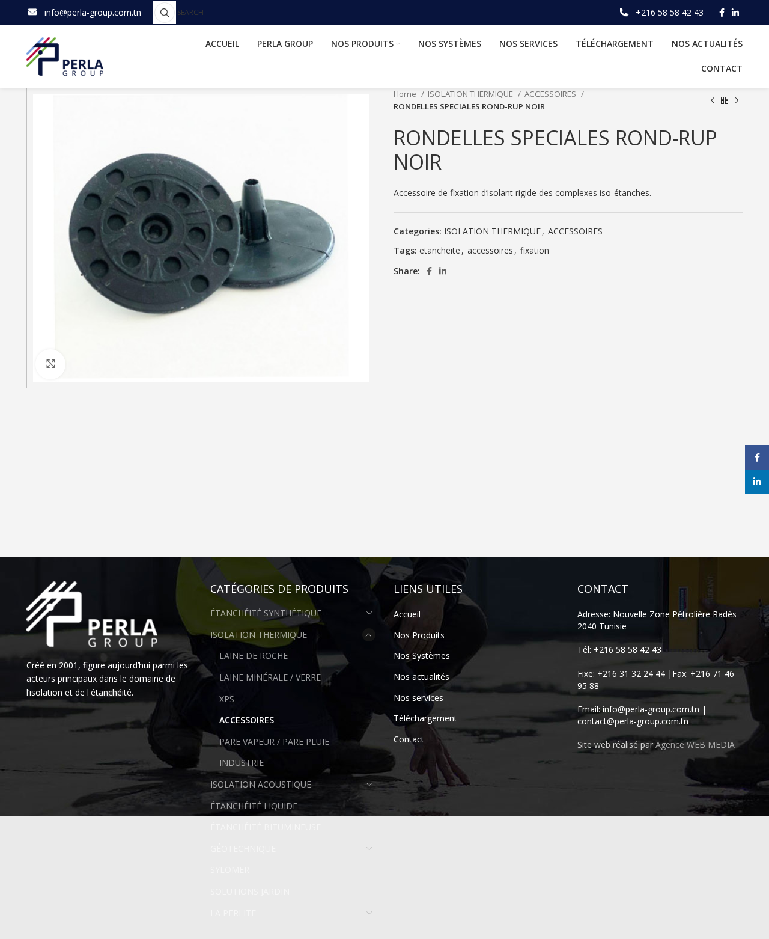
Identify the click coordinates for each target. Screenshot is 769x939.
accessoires (490, 250)
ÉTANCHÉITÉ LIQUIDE (253, 806)
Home (406, 93)
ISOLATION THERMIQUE (471, 93)
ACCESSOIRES (551, 93)
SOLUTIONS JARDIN (250, 891)
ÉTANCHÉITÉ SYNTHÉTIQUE (265, 613)
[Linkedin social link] (735, 12)
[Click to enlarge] (50, 364)
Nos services (418, 697)
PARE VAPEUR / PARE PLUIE (274, 741)
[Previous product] (713, 100)
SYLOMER (229, 869)
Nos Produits (419, 635)
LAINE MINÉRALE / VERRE (270, 677)
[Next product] (737, 100)
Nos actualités (421, 676)
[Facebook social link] (722, 12)
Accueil (407, 614)
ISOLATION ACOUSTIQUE (260, 784)
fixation (534, 250)
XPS (226, 699)
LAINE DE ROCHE (253, 655)
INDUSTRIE (241, 762)
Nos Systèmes (422, 655)
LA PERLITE (233, 913)
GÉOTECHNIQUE (243, 848)
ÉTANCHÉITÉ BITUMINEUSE (265, 827)
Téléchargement (425, 718)
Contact (409, 739)
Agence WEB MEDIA (695, 744)
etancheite (439, 250)
